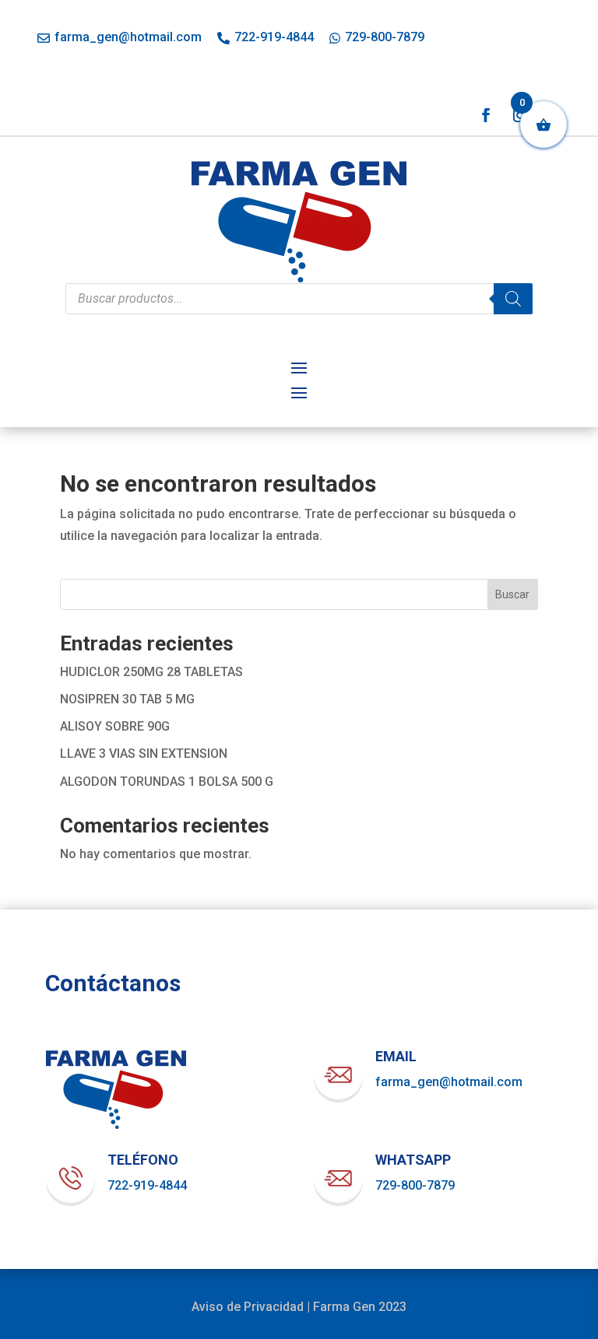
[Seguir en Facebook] (486, 115)
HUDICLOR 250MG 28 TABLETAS (151, 671)
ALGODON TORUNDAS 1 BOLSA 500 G (166, 781)
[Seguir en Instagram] (520, 115)
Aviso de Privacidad (248, 1306)
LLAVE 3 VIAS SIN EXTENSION (143, 753)
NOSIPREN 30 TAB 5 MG (127, 699)
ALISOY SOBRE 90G (115, 726)
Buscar (512, 594)
